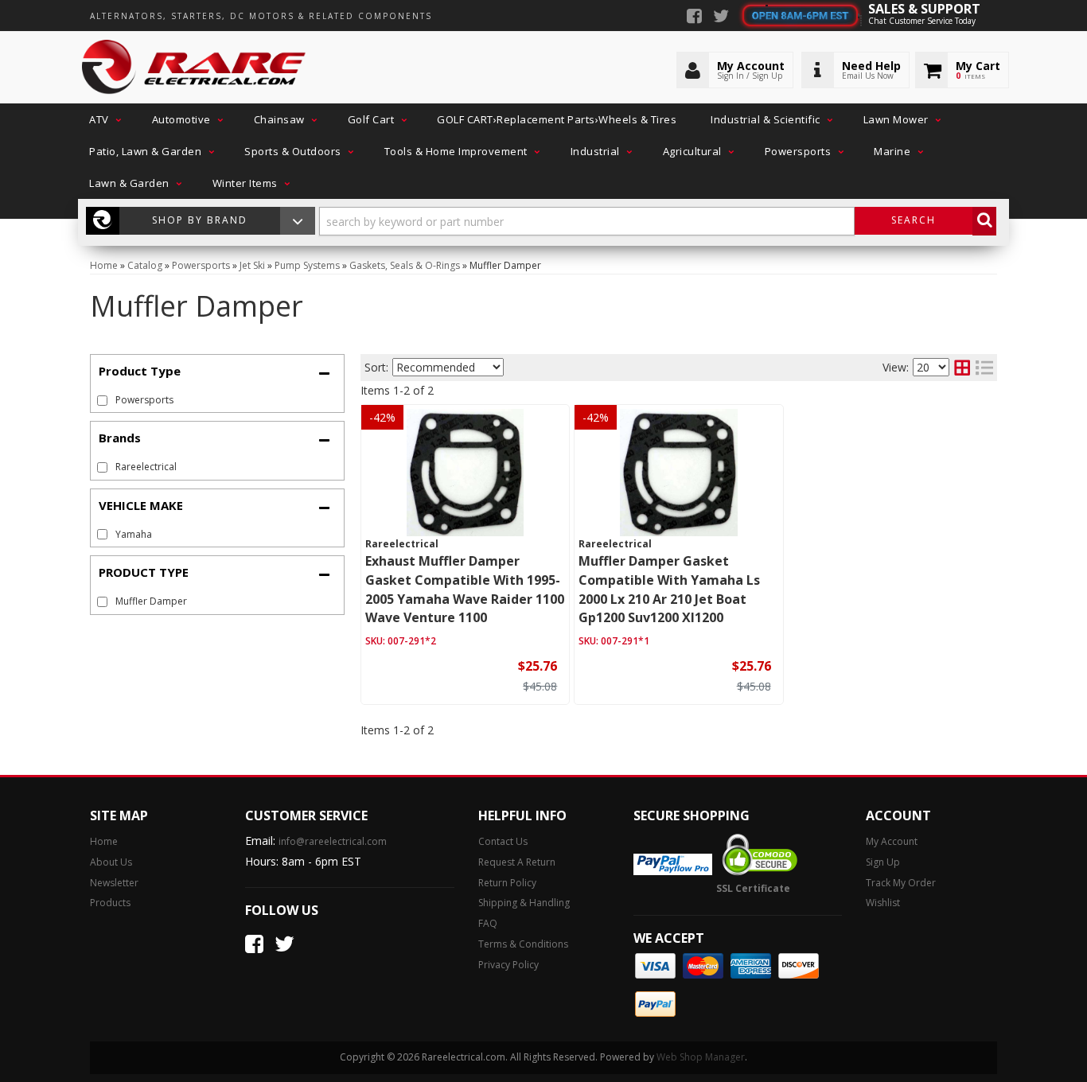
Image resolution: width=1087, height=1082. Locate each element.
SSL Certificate (753, 888)
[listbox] (448, 367)
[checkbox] (102, 467)
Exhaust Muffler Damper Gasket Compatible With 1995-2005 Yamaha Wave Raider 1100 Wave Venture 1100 (464, 589)
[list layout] (984, 367)
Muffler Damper (151, 601)
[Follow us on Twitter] (721, 17)
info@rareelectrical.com (333, 841)
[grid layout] (962, 367)
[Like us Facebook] (694, 17)
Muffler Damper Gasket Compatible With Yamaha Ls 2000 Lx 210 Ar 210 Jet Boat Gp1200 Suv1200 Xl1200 (669, 589)
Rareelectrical (146, 466)
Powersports (144, 400)
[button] (103, 119)
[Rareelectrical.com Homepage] (194, 67)
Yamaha (133, 534)
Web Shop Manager (700, 1057)
